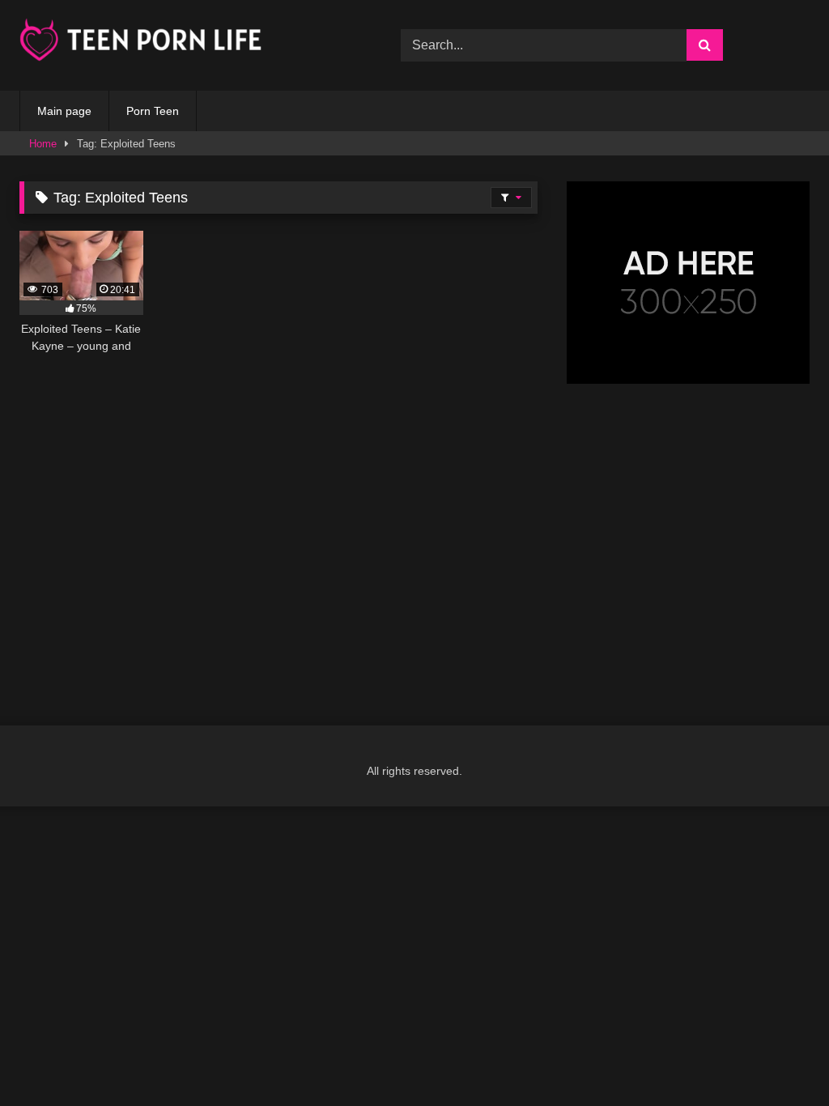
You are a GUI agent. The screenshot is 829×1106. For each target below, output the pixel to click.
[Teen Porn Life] (185, 42)
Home (43, 144)
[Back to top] (779, 1058)
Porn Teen (152, 110)
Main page (64, 110)
